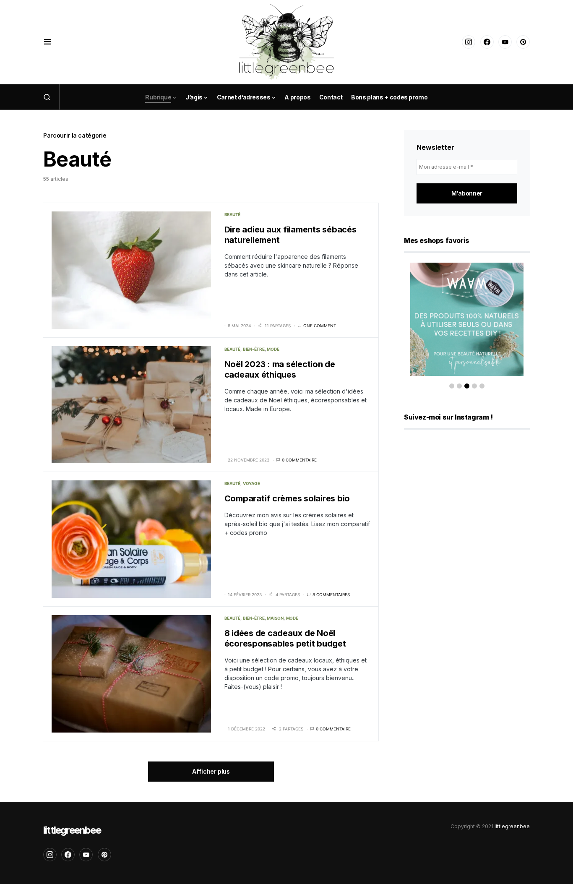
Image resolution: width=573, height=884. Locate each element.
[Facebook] (487, 42)
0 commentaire (299, 459)
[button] (47, 42)
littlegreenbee (72, 830)
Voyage (251, 483)
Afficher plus (210, 771)
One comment (319, 325)
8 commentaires (331, 594)
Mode (273, 349)
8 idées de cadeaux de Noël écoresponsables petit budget (285, 638)
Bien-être (254, 349)
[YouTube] (505, 42)
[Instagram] (468, 42)
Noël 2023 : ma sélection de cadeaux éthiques (279, 369)
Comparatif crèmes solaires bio (287, 498)
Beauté (232, 214)
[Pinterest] (523, 42)
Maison (275, 618)
